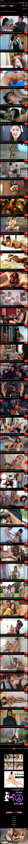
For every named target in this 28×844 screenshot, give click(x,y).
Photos (14, 818)
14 (15, 748)
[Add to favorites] (23, 17)
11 (11, 748)
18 (22, 748)
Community (14, 824)
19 (24, 748)
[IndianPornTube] (7, 5)
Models (14, 822)
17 (20, 748)
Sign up (23, 2)
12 (12, 748)
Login (19, 2)
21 (27, 748)
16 (19, 748)
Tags (14, 826)
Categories (14, 820)
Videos (14, 816)
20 (25, 748)
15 (17, 748)
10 (9, 748)
